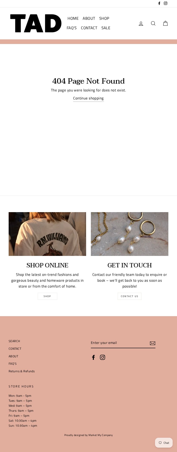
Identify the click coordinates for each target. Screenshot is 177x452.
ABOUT (89, 18)
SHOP (104, 18)
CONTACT (89, 28)
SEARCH (14, 341)
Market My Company (100, 435)
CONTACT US (129, 296)
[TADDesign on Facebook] (93, 357)
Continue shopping (88, 98)
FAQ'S (72, 28)
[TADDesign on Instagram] (102, 357)
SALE (106, 28)
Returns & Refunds (22, 371)
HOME (73, 18)
